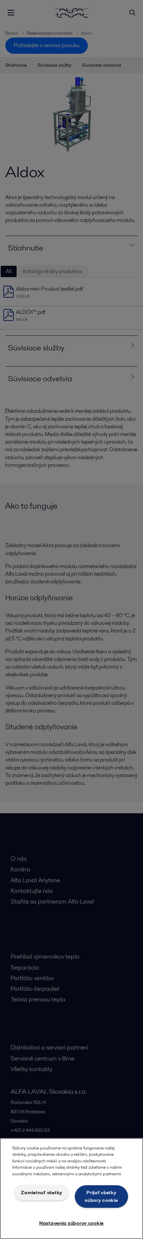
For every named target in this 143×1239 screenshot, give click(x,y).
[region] (71, 1188)
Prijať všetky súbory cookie (101, 1196)
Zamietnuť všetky (41, 1192)
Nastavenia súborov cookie (71, 1223)
